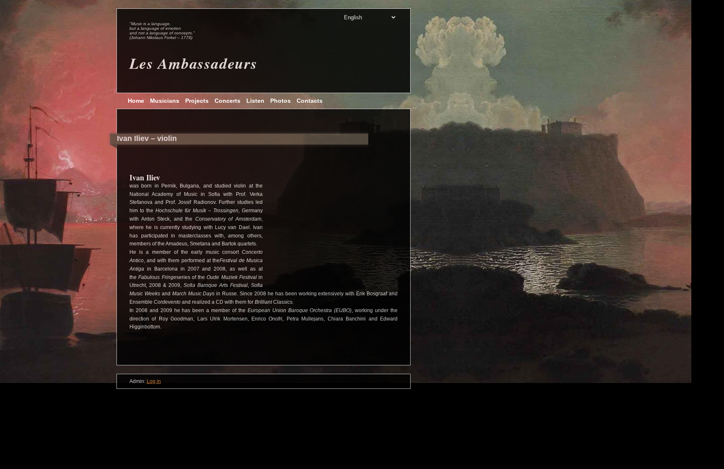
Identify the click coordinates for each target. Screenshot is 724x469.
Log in (154, 381)
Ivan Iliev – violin (147, 138)
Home (136, 100)
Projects (197, 100)
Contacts (310, 100)
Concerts (227, 100)
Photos (280, 100)
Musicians (164, 100)
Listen (255, 100)
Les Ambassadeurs (193, 63)
